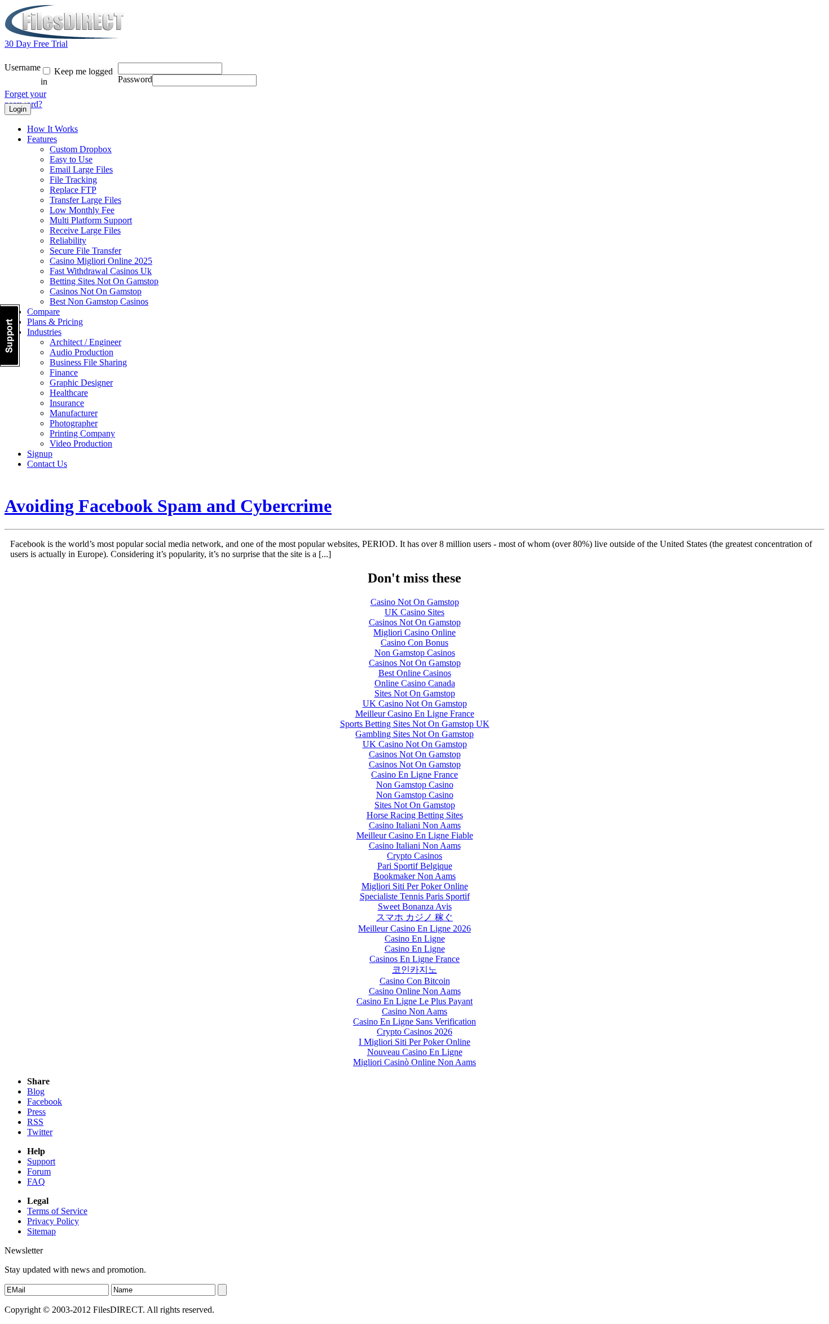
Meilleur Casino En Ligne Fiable (414, 835)
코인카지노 (414, 969)
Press (36, 1111)
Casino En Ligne (415, 938)
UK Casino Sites (414, 612)
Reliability (68, 240)
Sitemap (41, 1231)
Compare (43, 311)
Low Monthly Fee (82, 210)
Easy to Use (71, 159)
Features (42, 139)
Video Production (81, 443)
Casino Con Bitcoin (415, 981)
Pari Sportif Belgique (414, 866)
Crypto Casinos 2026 (414, 1031)
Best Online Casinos (414, 673)
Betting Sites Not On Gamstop (104, 281)
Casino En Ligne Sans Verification (414, 1021)
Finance (64, 372)
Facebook (44, 1101)
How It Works (52, 129)
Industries (44, 332)
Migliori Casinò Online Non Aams (414, 1062)
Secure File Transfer (85, 250)
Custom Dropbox (81, 149)
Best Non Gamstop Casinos (99, 301)
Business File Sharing (88, 362)
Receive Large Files (85, 230)
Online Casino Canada (414, 683)
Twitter (39, 1132)
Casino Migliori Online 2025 (101, 261)
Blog (36, 1091)
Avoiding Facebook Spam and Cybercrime (168, 506)
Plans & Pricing (55, 321)
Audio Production (81, 352)
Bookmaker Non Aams (414, 876)
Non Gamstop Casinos (414, 652)
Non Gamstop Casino (414, 784)
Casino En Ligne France (414, 774)
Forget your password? (25, 99)
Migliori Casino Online (414, 632)
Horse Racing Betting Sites (415, 815)
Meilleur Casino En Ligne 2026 (414, 928)
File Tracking (73, 179)
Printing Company (82, 433)
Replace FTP (73, 190)
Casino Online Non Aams (415, 991)
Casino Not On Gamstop (415, 602)
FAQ (36, 1181)
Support (41, 1161)
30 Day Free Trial (36, 43)
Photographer (74, 423)
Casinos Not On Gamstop (96, 291)
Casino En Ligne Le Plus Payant (414, 1001)
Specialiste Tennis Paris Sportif (415, 896)
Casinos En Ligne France (414, 959)
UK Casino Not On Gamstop (415, 703)
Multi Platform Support (91, 220)
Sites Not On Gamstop (414, 693)
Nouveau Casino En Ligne (414, 1052)
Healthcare (69, 393)
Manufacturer (74, 413)
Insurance (67, 403)
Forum (39, 1171)
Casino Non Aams (414, 1011)
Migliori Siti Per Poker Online (414, 886)
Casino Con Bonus (414, 642)
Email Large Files (81, 169)
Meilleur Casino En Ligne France (414, 713)
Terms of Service (57, 1211)
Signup (39, 453)
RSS (35, 1122)
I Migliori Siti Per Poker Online (414, 1042)
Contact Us (47, 464)
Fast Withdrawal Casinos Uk (101, 271)
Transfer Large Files (85, 200)
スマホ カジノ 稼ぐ (414, 917)
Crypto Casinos (414, 855)
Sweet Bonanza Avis (415, 906)
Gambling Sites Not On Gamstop (414, 734)
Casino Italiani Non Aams (415, 825)
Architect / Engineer (85, 342)
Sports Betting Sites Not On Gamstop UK (415, 724)
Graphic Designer (81, 382)
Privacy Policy (53, 1221)
